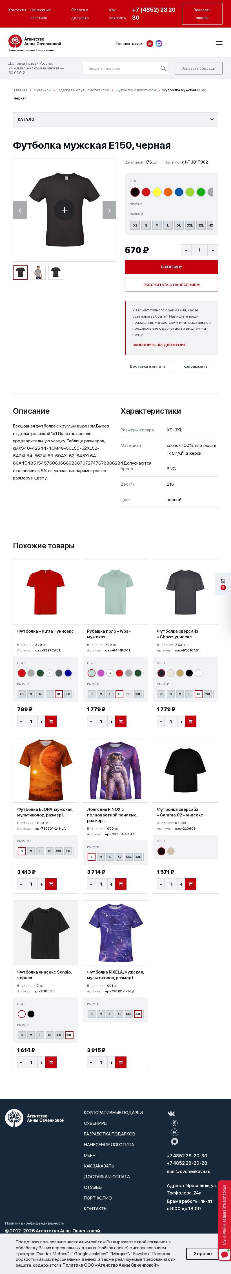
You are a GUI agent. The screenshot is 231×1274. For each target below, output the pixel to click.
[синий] (179, 192)
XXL (190, 225)
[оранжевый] (168, 192)
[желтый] (157, 192)
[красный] (146, 192)
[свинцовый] (59, 673)
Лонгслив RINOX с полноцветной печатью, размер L (112, 815)
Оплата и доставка (80, 14)
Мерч (89, 1155)
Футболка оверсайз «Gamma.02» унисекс (180, 812)
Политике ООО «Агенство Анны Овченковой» (111, 1265)
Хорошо (203, 1253)
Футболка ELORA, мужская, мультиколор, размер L (45, 812)
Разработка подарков (109, 1134)
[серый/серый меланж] (212, 192)
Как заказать (117, 14)
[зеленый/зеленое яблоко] (190, 192)
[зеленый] (201, 192)
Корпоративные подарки (113, 1112)
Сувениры (95, 1123)
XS (135, 225)
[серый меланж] (31, 673)
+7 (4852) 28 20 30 (154, 13)
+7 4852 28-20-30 (187, 1155)
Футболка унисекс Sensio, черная (44, 975)
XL (179, 225)
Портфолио (98, 1198)
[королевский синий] (68, 673)
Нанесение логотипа (40, 14)
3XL (201, 225)
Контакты (17, 10)
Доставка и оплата (147, 366)
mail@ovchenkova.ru (188, 1171)
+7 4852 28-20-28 (187, 1163)
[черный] (135, 192)
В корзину (171, 267)
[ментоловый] (91, 673)
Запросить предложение (159, 345)
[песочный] (180, 673)
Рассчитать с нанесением (171, 285)
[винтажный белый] (171, 673)
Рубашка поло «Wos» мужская (109, 634)
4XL (212, 225)
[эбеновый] (161, 673)
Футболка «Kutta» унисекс (45, 631)
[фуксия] (101, 673)
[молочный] (171, 851)
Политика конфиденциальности (35, 1223)
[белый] (199, 673)
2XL (68, 694)
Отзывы (93, 1187)
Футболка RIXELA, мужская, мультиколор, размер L (115, 975)
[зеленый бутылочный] (40, 673)
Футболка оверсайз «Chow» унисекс (177, 634)
